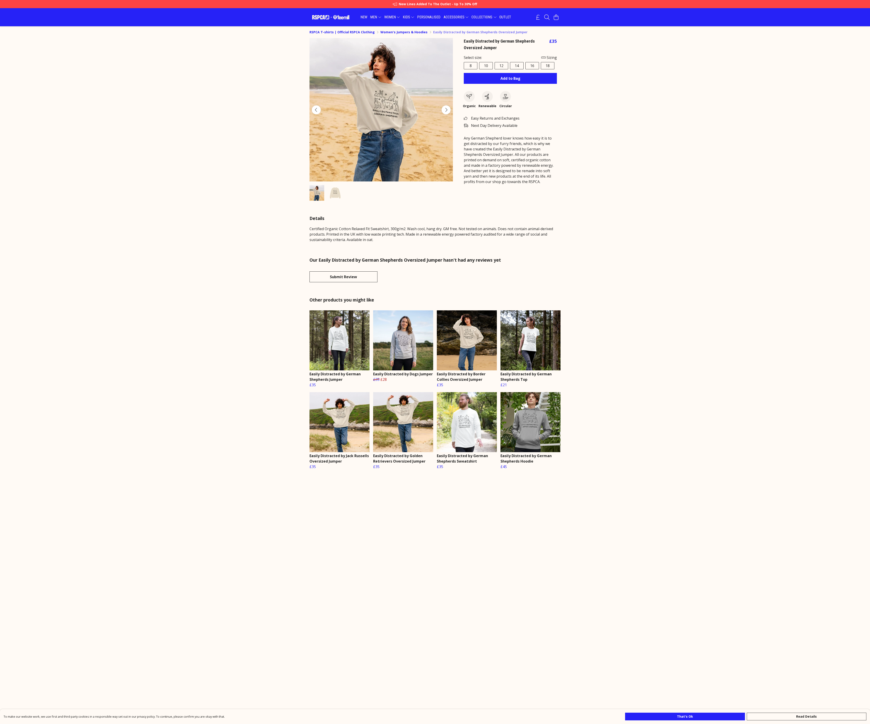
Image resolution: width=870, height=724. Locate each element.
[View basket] (556, 17)
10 (486, 65)
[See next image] (446, 109)
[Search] (546, 17)
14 (517, 65)
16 (532, 65)
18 (548, 65)
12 (501, 65)
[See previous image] (316, 109)
